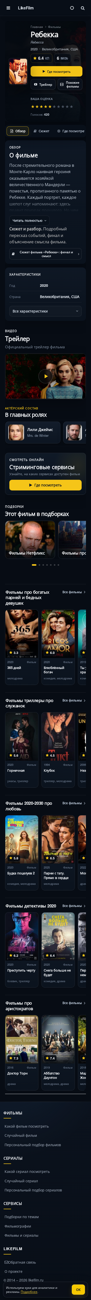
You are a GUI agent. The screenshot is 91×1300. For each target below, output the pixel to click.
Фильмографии (18, 1226)
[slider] (52, 106)
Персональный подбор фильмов (33, 1144)
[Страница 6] (54, 565)
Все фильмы (72, 592)
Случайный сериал (21, 1180)
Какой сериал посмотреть (27, 1171)
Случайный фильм (21, 1135)
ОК (78, 1289)
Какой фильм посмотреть (27, 1126)
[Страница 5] (51, 565)
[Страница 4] (47, 565)
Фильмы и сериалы (21, 1235)
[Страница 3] (43, 565)
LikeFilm (25, 8)
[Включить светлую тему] (72, 8)
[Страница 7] (58, 565)
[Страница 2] (39, 565)
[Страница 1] (34, 565)
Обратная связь (22, 1262)
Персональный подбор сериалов (33, 1189)
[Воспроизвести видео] (45, 376)
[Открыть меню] (8, 8)
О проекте (13, 1271)
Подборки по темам (22, 1216)
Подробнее (29, 1291)
